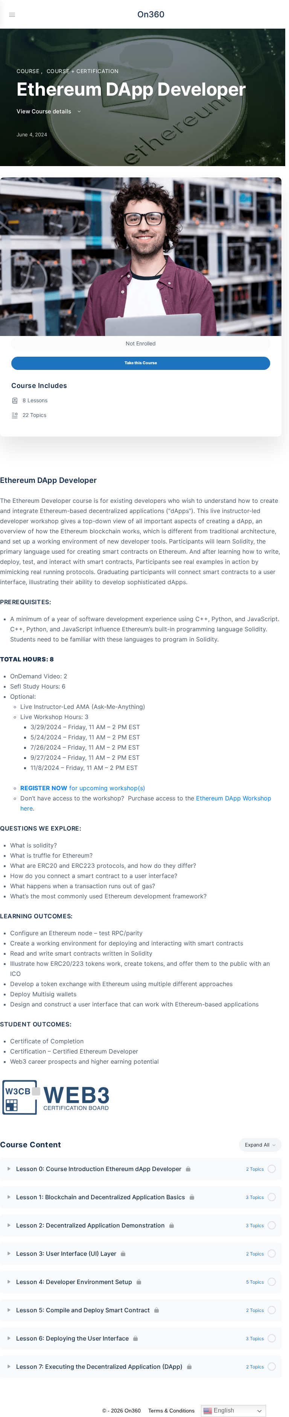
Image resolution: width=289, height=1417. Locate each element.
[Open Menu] (12, 14)
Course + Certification (83, 71)
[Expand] (9, 1168)
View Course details (45, 111)
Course (29, 71)
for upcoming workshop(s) (83, 788)
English (223, 1410)
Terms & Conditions (171, 1411)
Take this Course (141, 362)
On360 (150, 14)
